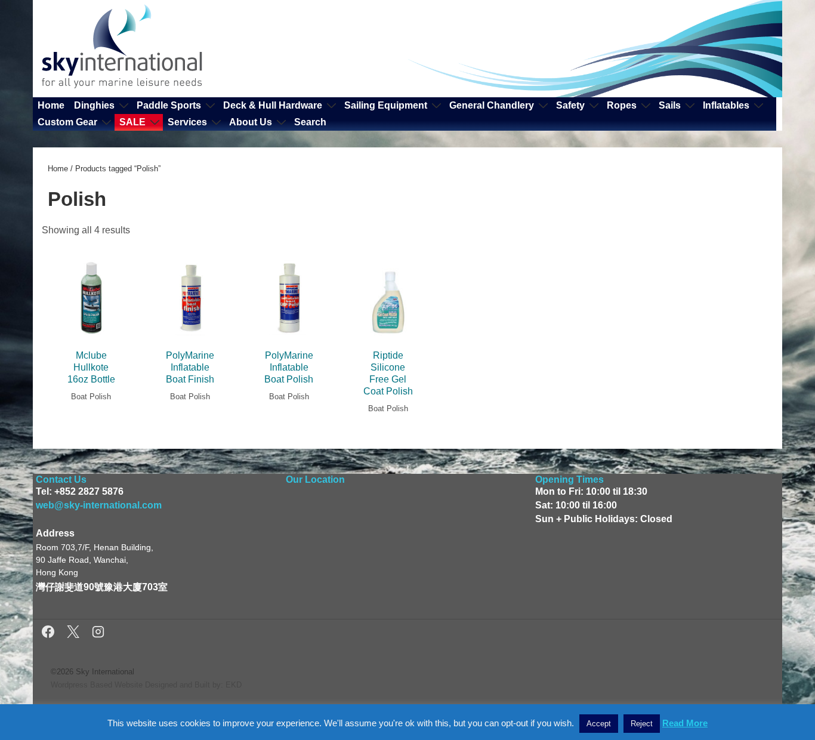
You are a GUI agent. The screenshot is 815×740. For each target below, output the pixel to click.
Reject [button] (642, 723)
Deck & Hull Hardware (272, 105)
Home (51, 105)
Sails (670, 105)
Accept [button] (598, 723)
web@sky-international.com (99, 505)
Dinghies (94, 105)
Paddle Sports (169, 105)
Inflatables (726, 105)
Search (310, 122)
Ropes (622, 105)
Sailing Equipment (385, 105)
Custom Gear (67, 122)
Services (187, 122)
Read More (685, 723)
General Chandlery (491, 105)
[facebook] (50, 633)
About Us (250, 122)
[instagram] (98, 633)
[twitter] (75, 633)
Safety (570, 105)
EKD (234, 684)
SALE (132, 122)
